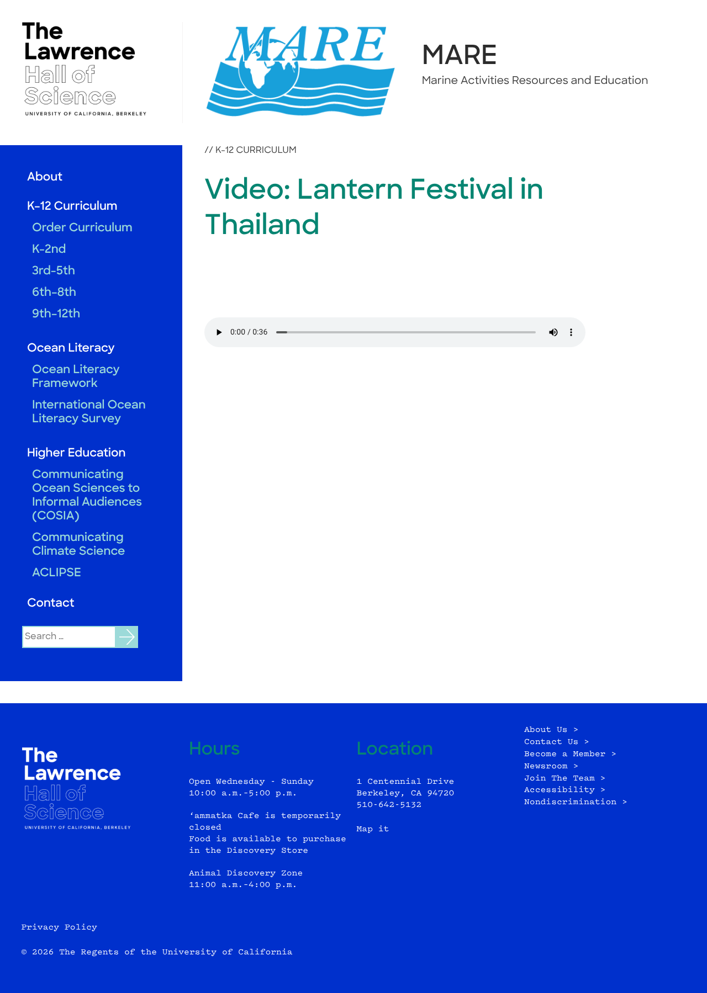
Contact (51, 604)
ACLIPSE (56, 574)
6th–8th (54, 293)
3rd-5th (53, 272)
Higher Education (76, 454)
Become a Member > (570, 754)
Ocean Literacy (71, 349)
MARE (460, 57)
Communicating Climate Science (78, 545)
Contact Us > (556, 742)
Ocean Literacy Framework (76, 377)
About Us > (551, 730)
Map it (373, 829)
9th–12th (56, 315)
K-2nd (49, 250)
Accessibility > (564, 790)
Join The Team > (564, 778)
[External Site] (91, 69)
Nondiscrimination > (575, 802)
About (44, 178)
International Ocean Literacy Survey (89, 413)
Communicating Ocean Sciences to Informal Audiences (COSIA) (87, 496)
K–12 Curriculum (72, 207)
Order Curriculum (82, 229)
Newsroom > (551, 766)
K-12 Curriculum (256, 150)
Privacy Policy (59, 927)
